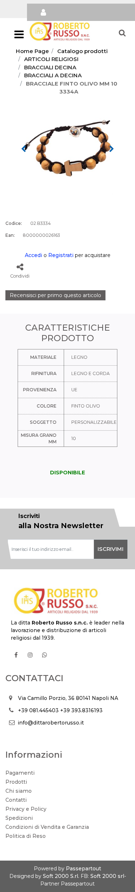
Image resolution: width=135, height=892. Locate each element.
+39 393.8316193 (81, 710)
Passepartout (83, 868)
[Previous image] (23, 149)
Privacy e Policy (25, 809)
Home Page (32, 51)
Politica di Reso (25, 836)
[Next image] (111, 149)
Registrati (60, 255)
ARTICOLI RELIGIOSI (51, 59)
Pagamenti (20, 773)
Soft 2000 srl (107, 876)
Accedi (33, 255)
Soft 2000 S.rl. (61, 876)
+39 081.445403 (38, 710)
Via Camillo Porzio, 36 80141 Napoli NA (68, 698)
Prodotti (16, 782)
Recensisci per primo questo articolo (55, 295)
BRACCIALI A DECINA (53, 75)
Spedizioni (19, 818)
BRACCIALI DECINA (50, 67)
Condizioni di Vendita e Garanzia (47, 827)
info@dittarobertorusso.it (51, 722)
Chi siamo (18, 791)
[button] (67, 148)
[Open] (19, 36)
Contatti (16, 800)
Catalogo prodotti (82, 51)
